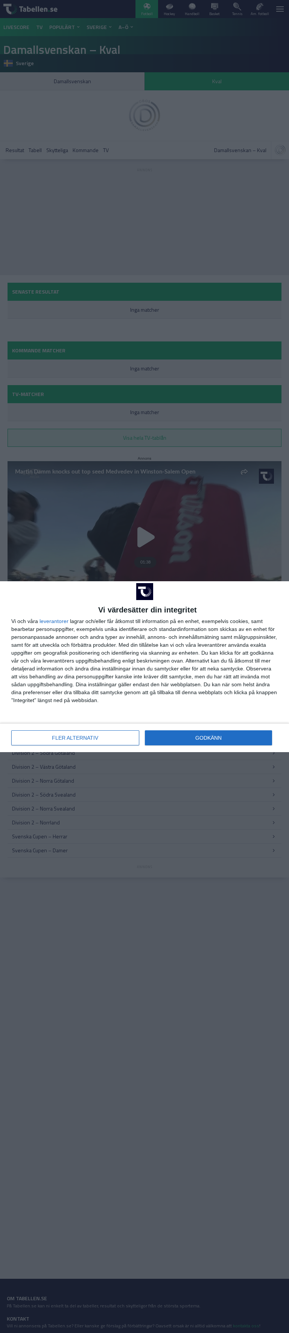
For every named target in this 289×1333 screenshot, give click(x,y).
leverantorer (54, 621)
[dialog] (144, 666)
